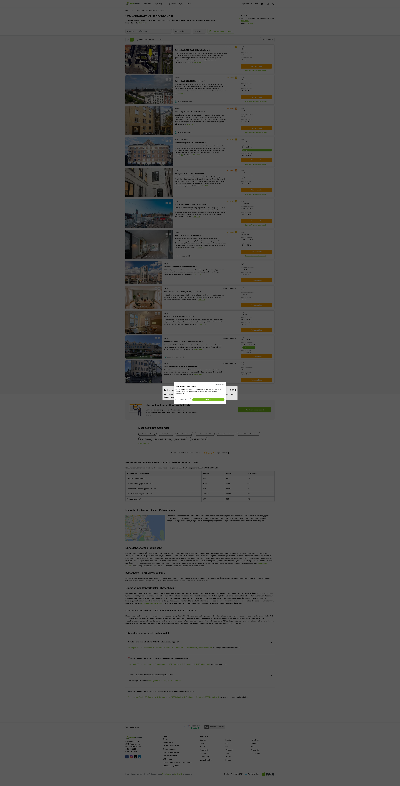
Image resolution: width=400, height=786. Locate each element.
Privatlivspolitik (219, 384)
